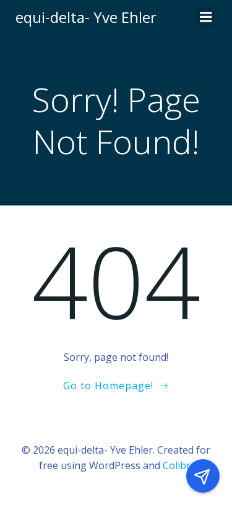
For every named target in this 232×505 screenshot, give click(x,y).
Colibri (178, 465)
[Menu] (206, 17)
